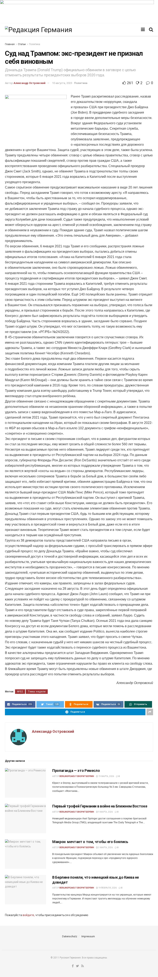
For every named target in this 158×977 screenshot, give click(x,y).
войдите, (29, 915)
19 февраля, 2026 (107, 888)
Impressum (88, 936)
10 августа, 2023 (62, 83)
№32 (20, 691)
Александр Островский (29, 83)
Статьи (22, 44)
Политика (34, 44)
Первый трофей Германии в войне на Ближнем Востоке (99, 806)
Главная (10, 44)
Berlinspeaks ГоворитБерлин (76, 776)
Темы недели (37, 691)
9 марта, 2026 (105, 812)
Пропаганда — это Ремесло (76, 770)
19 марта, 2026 (106, 776)
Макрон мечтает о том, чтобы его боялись (90, 842)
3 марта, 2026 (105, 847)
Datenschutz (69, 936)
